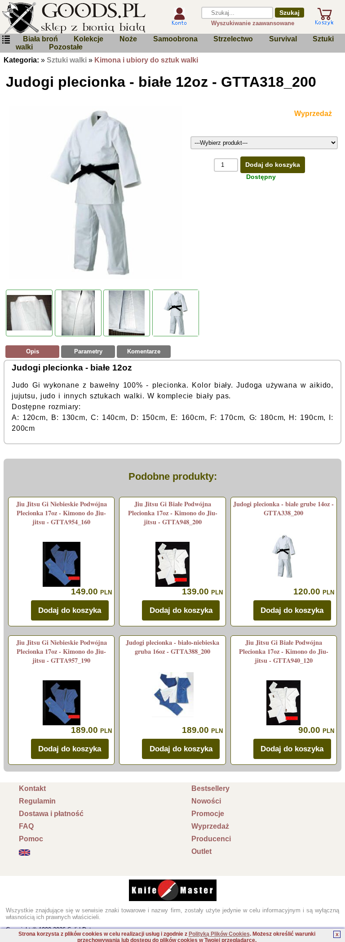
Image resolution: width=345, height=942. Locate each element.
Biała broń (40, 39)
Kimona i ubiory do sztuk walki (146, 60)
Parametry (88, 351)
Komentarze (143, 351)
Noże (128, 39)
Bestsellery (210, 788)
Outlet (201, 851)
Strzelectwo (233, 39)
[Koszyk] (324, 21)
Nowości (206, 801)
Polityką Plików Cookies (219, 934)
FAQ (26, 826)
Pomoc (31, 839)
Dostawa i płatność (51, 813)
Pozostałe (66, 47)
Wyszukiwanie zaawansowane (252, 23)
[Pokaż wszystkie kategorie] (5, 40)
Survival (283, 39)
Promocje (207, 813)
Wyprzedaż (210, 826)
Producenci (211, 839)
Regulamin (37, 801)
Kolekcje (88, 39)
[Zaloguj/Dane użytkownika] (179, 22)
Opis (32, 351)
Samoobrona (175, 39)
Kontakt (32, 788)
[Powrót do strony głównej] (79, 18)
